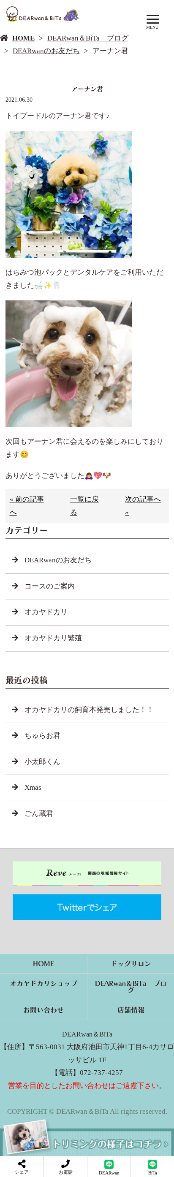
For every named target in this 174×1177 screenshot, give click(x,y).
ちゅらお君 (42, 736)
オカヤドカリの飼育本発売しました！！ (89, 710)
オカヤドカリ (46, 612)
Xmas (32, 787)
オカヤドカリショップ (43, 983)
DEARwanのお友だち (46, 51)
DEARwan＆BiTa (87, 1034)
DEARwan (109, 1172)
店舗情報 (130, 1010)
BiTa (152, 1172)
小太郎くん (42, 762)
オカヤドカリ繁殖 (53, 638)
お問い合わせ (43, 1010)
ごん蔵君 (38, 814)
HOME (23, 38)
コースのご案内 (49, 586)
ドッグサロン (131, 963)
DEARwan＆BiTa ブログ (87, 38)
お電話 (66, 1171)
